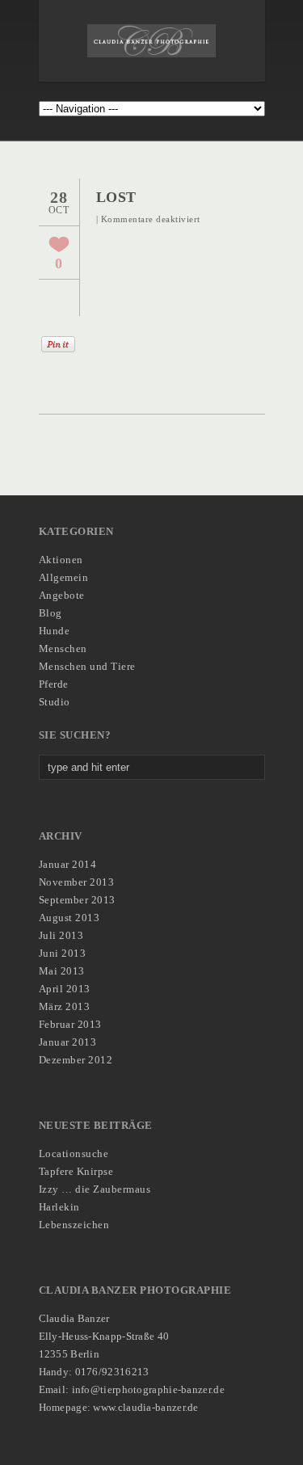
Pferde (54, 684)
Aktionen (61, 560)
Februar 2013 (70, 1024)
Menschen (63, 648)
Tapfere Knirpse (76, 1171)
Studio (54, 702)
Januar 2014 (68, 864)
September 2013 (77, 900)
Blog (50, 613)
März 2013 (64, 1006)
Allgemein (64, 577)
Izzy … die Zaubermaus (95, 1189)
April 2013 (64, 989)
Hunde (54, 631)
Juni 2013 (62, 953)
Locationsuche (74, 1153)
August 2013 (69, 917)
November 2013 (77, 882)
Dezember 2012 (76, 1060)
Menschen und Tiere (87, 666)
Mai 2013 (62, 971)
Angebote (62, 595)
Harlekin (59, 1207)
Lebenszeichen (74, 1225)
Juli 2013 (61, 935)
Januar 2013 (68, 1042)
